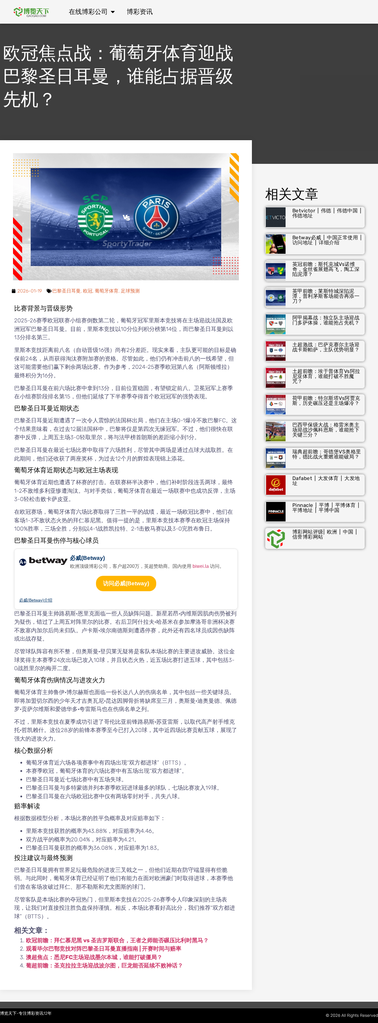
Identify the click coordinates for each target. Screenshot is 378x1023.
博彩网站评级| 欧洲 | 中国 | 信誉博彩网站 (324, 534)
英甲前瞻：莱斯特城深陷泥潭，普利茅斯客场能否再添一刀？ (326, 296)
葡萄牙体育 (106, 291)
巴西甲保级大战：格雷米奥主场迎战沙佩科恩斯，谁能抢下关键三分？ (326, 430)
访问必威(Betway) (126, 583)
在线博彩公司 (88, 12)
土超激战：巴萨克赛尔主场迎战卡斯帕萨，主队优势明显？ (326, 347)
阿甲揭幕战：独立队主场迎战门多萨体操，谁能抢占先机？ (326, 320)
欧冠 (87, 291)
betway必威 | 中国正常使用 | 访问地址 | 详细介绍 (327, 240)
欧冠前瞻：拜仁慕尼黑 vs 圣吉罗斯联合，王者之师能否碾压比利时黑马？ (117, 940)
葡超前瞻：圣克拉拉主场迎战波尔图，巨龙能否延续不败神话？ (104, 965)
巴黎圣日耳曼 (66, 291)
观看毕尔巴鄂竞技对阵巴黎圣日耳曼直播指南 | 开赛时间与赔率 (103, 948)
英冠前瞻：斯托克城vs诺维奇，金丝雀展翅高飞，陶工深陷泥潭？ (326, 269)
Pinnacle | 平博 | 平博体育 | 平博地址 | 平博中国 (325, 507)
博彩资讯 (140, 12)
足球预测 (130, 291)
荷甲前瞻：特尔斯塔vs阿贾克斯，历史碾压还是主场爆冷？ (326, 400)
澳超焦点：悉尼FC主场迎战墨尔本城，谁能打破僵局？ (94, 957)
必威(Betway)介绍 (35, 600)
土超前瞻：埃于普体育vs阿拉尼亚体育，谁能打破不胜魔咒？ (326, 376)
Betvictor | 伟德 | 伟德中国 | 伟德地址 (326, 213)
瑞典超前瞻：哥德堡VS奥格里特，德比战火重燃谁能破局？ (326, 454)
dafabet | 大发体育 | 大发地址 (326, 480)
